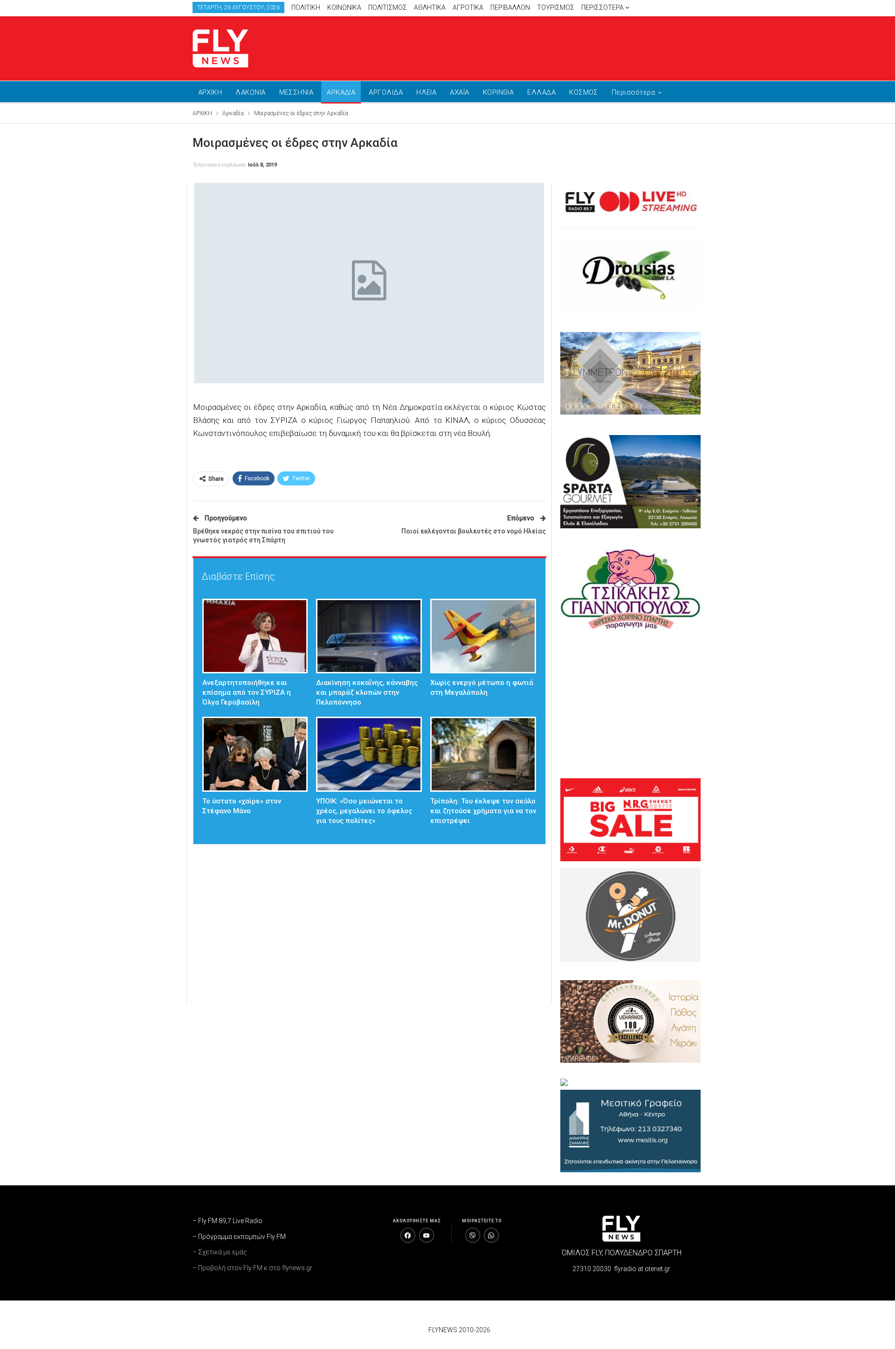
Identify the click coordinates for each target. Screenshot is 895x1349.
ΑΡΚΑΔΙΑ (341, 92)
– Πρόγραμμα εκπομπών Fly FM (239, 1236)
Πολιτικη (305, 7)
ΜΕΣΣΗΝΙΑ (296, 92)
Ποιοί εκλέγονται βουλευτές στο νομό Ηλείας (473, 531)
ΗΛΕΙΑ (426, 92)
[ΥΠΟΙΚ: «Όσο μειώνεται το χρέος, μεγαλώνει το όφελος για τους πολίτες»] (368, 754)
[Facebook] (407, 1235)
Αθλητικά (430, 7)
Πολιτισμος (387, 7)
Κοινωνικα (344, 7)
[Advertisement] (536, 47)
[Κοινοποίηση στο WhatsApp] (491, 1235)
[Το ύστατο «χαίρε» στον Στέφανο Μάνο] (255, 754)
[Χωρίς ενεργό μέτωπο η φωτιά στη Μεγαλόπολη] (483, 636)
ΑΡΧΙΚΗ (210, 92)
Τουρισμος (555, 7)
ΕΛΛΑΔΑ (541, 92)
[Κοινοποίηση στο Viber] (472, 1235)
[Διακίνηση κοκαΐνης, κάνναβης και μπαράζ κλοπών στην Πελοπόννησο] (368, 636)
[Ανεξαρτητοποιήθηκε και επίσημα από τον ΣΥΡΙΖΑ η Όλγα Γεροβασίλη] (255, 636)
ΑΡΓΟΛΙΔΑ (386, 92)
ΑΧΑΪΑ (459, 92)
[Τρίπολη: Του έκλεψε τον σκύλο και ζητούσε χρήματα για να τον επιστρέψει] (483, 754)
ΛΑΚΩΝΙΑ (250, 92)
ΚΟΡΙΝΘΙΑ (498, 92)
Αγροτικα (468, 7)
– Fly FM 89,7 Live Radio (227, 1220)
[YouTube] (426, 1235)
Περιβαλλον (510, 7)
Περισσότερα (603, 7)
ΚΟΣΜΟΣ (583, 92)
